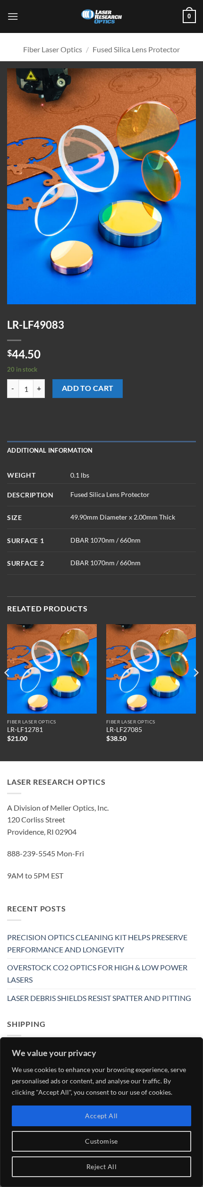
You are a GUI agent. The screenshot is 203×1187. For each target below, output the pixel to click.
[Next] (195, 691)
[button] (12, 16)
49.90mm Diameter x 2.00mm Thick (122, 517)
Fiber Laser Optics (52, 49)
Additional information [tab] (50, 450)
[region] (101, 1112)
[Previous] (7, 691)
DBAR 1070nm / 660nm (105, 540)
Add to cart (88, 388)
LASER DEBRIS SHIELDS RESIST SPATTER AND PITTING (99, 997)
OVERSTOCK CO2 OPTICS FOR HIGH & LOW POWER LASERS (97, 973)
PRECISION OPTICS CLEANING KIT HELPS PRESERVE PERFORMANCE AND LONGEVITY (97, 943)
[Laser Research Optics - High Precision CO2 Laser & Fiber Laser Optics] (101, 16)
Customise (101, 1141)
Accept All (101, 1116)
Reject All (101, 1167)
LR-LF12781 (25, 729)
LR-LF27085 (124, 729)
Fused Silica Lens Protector (136, 49)
